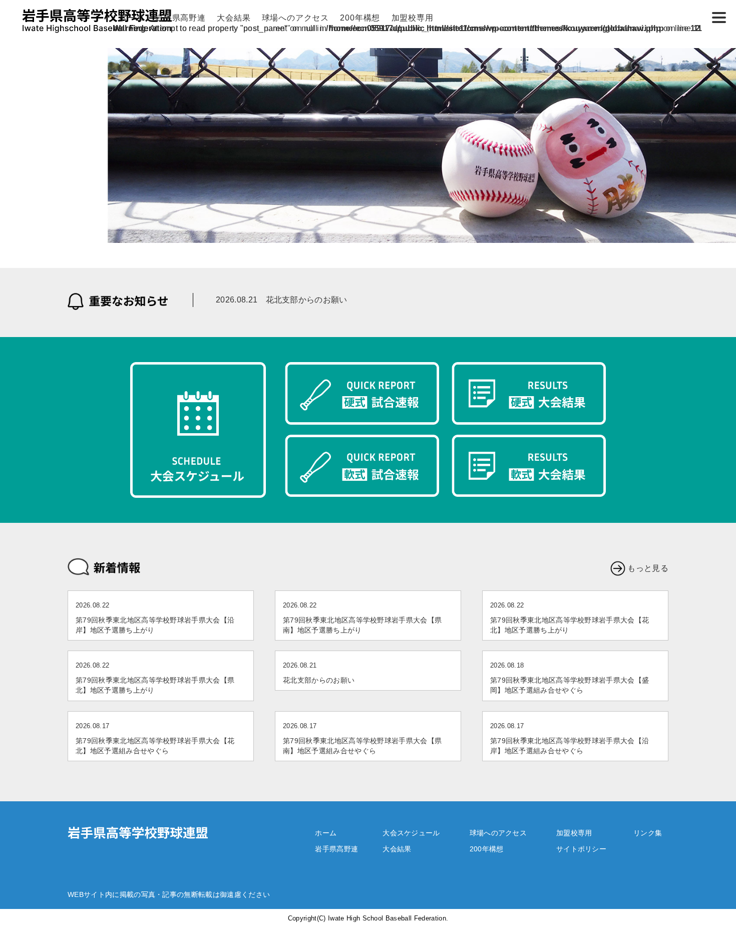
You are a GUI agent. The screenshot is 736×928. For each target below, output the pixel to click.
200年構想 (360, 18)
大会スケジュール (411, 833)
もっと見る (647, 568)
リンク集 (647, 833)
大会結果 (233, 18)
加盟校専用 (413, 18)
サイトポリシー (581, 849)
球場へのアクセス (295, 18)
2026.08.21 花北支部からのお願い (281, 299)
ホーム (131, 18)
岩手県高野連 (180, 18)
